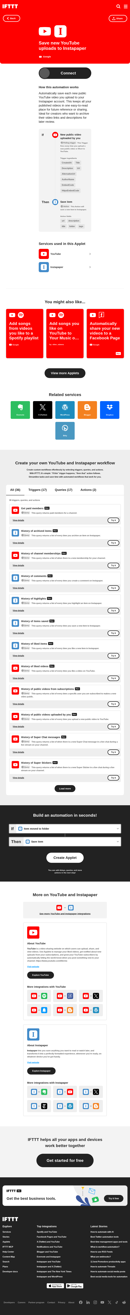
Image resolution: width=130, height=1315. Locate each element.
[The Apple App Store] (55, 1286)
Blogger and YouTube (47, 1252)
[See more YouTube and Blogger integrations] (65, 1010)
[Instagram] (95, 1303)
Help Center (8, 1252)
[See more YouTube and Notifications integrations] (39, 1010)
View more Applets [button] (65, 373)
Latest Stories (99, 1226)
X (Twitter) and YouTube (48, 1242)
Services (7, 1232)
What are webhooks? (101, 1257)
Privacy (61, 1302)
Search (6, 1262)
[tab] (15, 490)
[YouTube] (102, 1303)
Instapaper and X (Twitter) (49, 1267)
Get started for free (65, 1160)
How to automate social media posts (108, 1272)
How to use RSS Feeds (102, 1252)
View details (18, 520)
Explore (7, 1226)
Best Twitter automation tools (105, 1237)
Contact (51, 1302)
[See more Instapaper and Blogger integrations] (91, 1106)
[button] (125, 7)
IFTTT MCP (8, 1247)
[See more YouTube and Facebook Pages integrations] (65, 996)
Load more (65, 788)
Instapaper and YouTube (48, 1262)
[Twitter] (109, 1303)
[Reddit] (124, 1303)
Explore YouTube (40, 975)
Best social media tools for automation (109, 1277)
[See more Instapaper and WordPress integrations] (65, 1106)
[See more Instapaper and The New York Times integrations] (39, 1106)
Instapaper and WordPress (50, 1277)
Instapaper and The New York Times (54, 1272)
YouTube (31, 949)
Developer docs (10, 1272)
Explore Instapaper (41, 1071)
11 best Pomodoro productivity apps (108, 1262)
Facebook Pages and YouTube (51, 1237)
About (71, 1302)
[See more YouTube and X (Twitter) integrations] (91, 996)
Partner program (36, 1302)
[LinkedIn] (88, 1303)
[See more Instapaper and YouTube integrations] (65, 1092)
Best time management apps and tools (109, 1242)
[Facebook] (80, 1303)
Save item (66, 201)
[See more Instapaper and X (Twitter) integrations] (91, 1092)
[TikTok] (117, 1303)
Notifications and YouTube (49, 1247)
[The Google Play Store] (74, 1286)
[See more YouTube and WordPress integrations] (91, 1010)
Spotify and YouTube (47, 1232)
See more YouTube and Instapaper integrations (65, 914)
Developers (9, 1302)
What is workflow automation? (105, 1247)
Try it (113, 520)
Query (26, 513)
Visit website (33, 967)
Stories (6, 1237)
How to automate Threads (103, 1267)
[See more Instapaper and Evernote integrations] (39, 1092)
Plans (5, 1267)
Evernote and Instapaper (49, 1257)
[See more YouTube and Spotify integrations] (39, 996)
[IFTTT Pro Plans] (47, 508)
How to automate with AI (102, 1232)
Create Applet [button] (65, 858)
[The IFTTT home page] (10, 6)
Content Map (9, 1257)
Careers (21, 1302)
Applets (6, 1242)
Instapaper (32, 1051)
